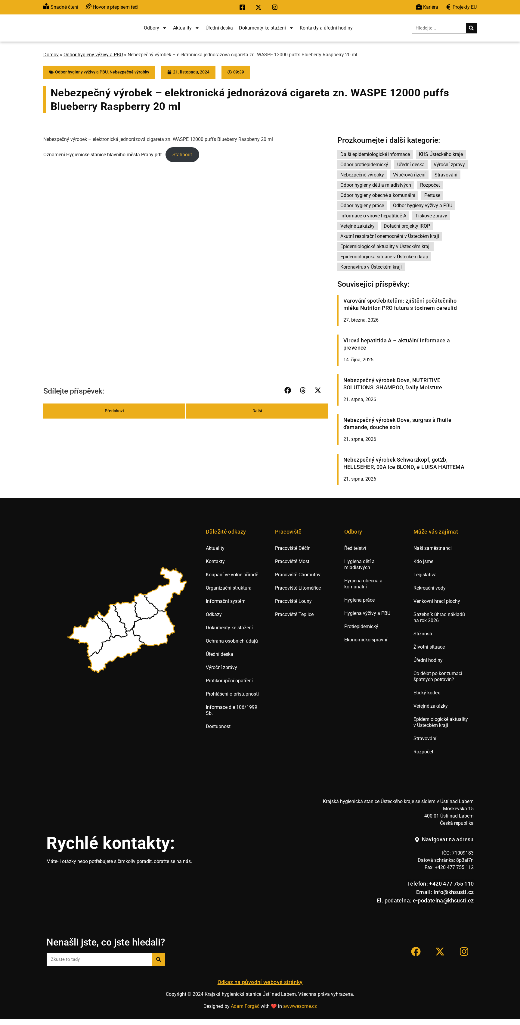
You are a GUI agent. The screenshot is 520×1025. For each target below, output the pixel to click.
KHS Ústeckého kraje (441, 154)
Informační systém (226, 601)
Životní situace (429, 647)
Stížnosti (422, 634)
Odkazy (214, 614)
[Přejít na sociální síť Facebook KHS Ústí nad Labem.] (243, 7)
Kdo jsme (423, 561)
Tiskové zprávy (431, 216)
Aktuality (182, 28)
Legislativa (425, 575)
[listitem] (90, 635)
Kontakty (215, 561)
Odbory (151, 28)
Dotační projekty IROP (407, 226)
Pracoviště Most (292, 561)
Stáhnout (182, 154)
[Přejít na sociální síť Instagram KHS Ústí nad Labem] (464, 951)
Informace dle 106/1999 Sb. (231, 710)
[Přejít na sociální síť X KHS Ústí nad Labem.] (260, 7)
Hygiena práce (359, 600)
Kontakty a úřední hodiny (326, 28)
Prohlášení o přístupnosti (232, 694)
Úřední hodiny (428, 660)
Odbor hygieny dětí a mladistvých (375, 185)
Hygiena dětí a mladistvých (359, 564)
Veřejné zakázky (357, 226)
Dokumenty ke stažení (262, 28)
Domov (51, 55)
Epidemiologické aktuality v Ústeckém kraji (385, 246)
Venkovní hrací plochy (436, 601)
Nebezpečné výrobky (129, 72)
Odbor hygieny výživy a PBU (93, 55)
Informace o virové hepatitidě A (373, 216)
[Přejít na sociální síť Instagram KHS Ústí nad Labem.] (276, 7)
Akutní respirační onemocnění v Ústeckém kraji (389, 236)
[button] (288, 390)
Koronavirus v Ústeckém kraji (371, 267)
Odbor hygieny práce (362, 205)
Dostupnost (218, 726)
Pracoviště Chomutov (297, 575)
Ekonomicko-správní (365, 640)
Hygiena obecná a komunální (363, 584)
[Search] (471, 28)
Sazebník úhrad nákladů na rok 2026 (439, 617)
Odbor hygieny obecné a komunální (377, 195)
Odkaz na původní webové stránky (260, 982)
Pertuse (432, 195)
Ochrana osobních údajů (232, 641)
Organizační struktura (229, 588)
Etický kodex (426, 693)
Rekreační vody (429, 588)
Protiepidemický (361, 626)
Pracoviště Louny (293, 601)
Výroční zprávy (449, 164)
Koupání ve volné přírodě (232, 575)
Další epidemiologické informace (375, 154)
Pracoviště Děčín (293, 548)
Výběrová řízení (409, 175)
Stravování (446, 175)
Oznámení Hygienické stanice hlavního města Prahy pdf (102, 154)
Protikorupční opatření (229, 681)
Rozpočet (430, 185)
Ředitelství (355, 548)
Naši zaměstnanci (432, 548)
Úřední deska (219, 28)
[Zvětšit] (180, 176)
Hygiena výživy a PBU (367, 613)
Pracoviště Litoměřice (298, 588)
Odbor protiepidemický (364, 164)
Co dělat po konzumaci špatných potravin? (437, 676)
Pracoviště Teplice (294, 614)
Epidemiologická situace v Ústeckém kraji (384, 257)
